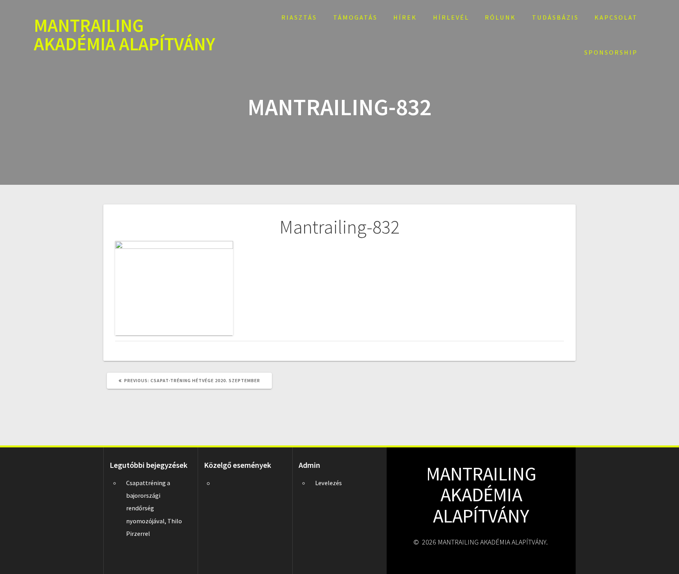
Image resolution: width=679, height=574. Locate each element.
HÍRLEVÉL (451, 17)
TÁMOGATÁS (355, 17)
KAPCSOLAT (616, 17)
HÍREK (405, 17)
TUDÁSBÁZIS (555, 17)
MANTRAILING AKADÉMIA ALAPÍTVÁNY (124, 35)
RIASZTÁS (299, 17)
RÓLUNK (500, 17)
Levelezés (328, 483)
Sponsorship (611, 52)
